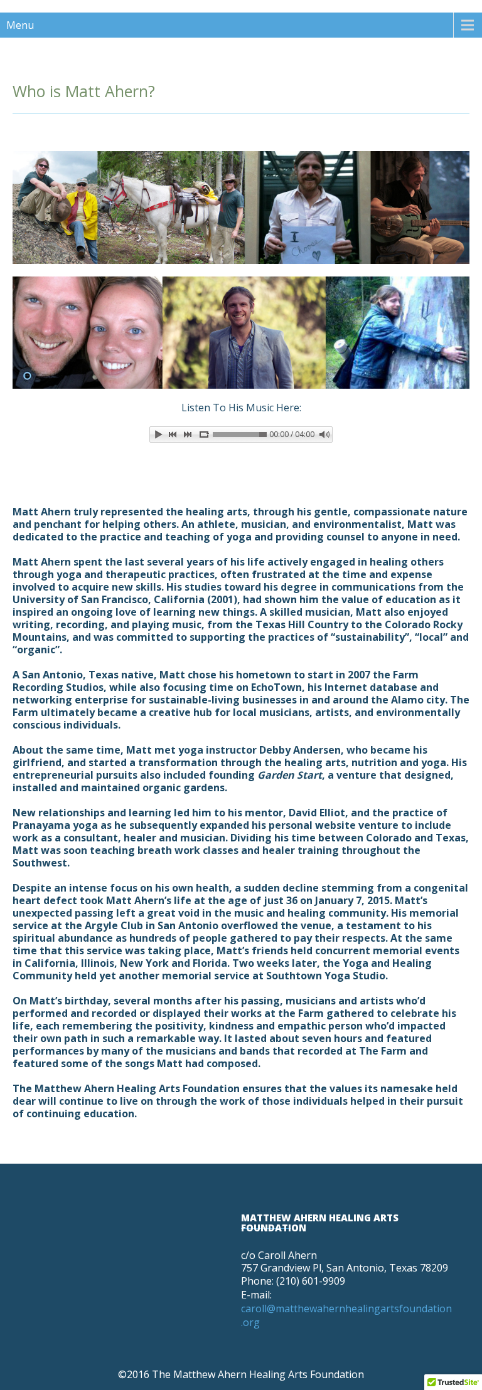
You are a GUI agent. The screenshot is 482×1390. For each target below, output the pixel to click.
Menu (20, 25)
